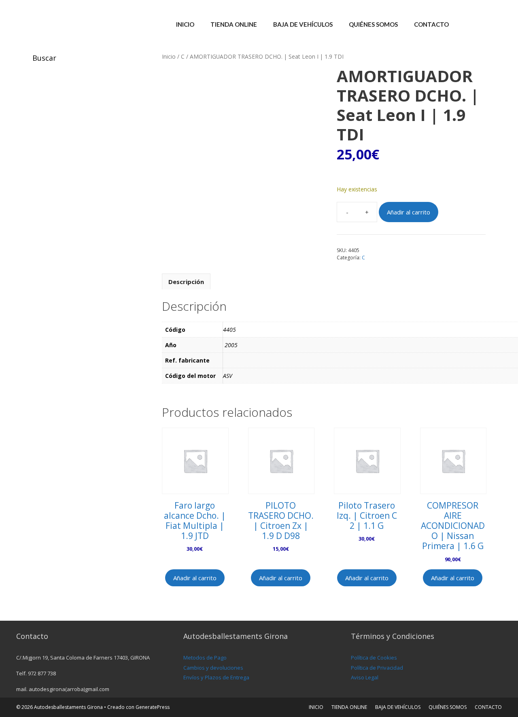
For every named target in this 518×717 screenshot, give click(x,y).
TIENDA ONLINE (233, 24)
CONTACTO (431, 24)
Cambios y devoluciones (213, 667)
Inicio (169, 56)
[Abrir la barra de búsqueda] (469, 24)
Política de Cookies (374, 657)
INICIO (185, 24)
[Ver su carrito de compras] (491, 24)
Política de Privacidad (377, 667)
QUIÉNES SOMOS (373, 24)
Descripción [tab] (186, 282)
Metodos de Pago (205, 657)
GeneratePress (153, 707)
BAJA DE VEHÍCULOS (303, 24)
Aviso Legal (364, 677)
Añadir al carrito (408, 212)
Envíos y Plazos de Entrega (216, 677)
